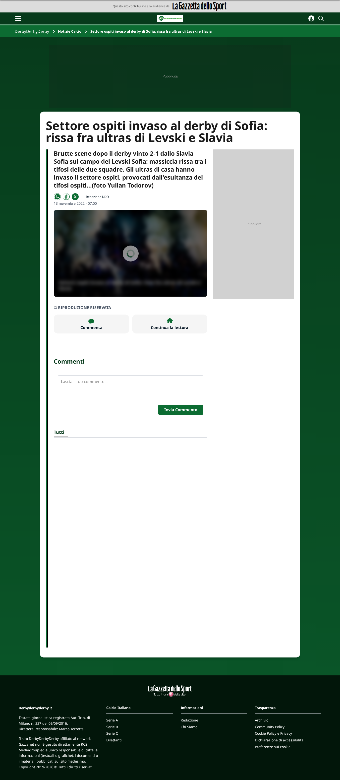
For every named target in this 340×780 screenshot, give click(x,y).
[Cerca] (321, 18)
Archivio (261, 720)
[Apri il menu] (18, 18)
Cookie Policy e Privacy (273, 733)
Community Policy (269, 726)
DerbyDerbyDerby (32, 31)
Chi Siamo (189, 726)
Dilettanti (114, 740)
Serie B (112, 726)
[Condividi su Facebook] (66, 196)
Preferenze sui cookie (272, 746)
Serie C (112, 733)
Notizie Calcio (69, 31)
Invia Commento (180, 409)
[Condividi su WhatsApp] (57, 196)
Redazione (189, 720)
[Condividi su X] (75, 196)
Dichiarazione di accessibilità (279, 740)
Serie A (112, 720)
